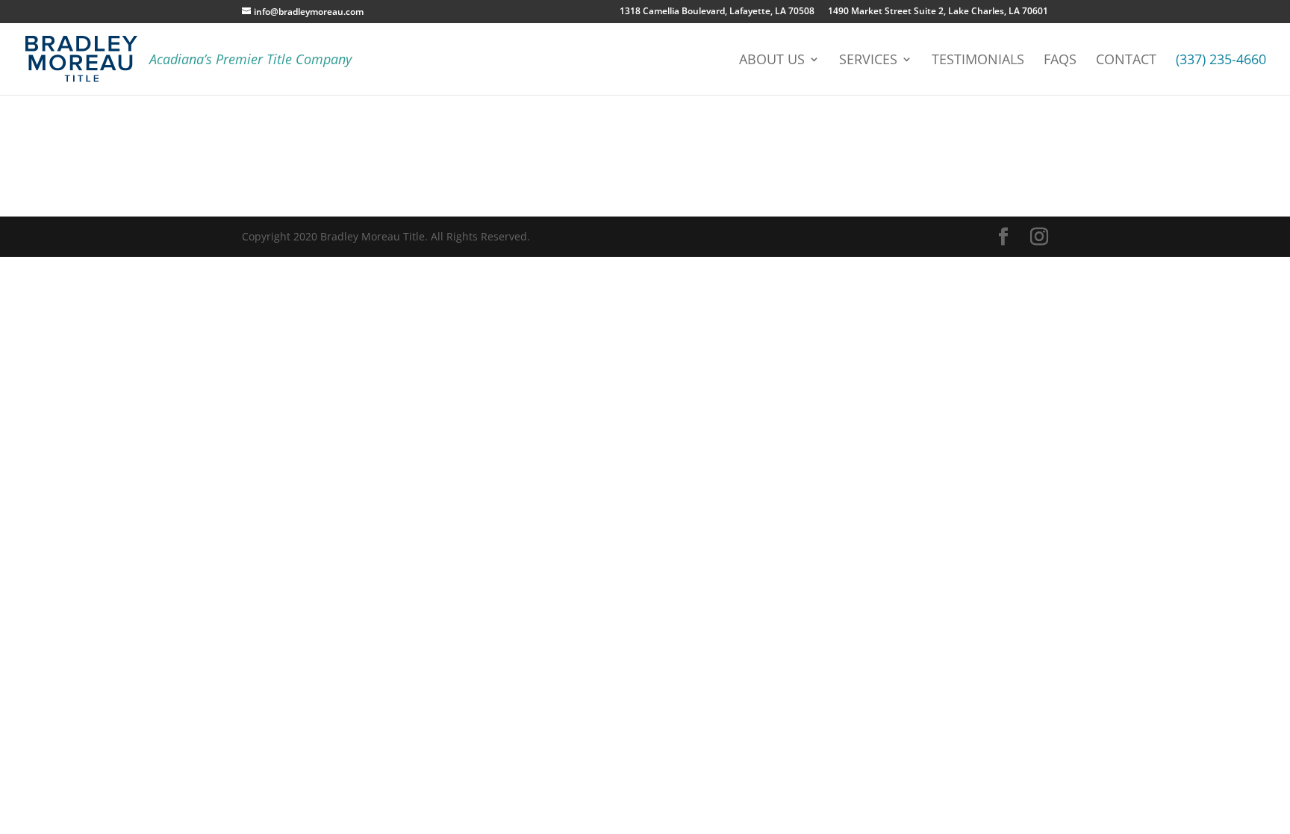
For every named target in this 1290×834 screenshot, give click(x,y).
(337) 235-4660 (1221, 61)
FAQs (1060, 61)
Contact (1126, 61)
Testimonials (978, 61)
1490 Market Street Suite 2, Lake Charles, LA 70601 (938, 12)
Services (868, 61)
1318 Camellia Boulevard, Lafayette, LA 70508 (717, 12)
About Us (772, 61)
